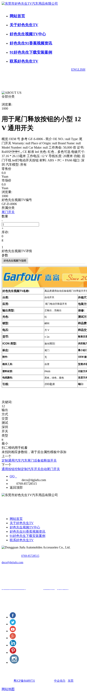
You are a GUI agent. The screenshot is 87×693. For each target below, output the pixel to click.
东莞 (70, 680)
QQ (13, 476)
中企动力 (59, 680)
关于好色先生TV (24, 25)
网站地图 (8, 689)
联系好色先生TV (24, 61)
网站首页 (17, 16)
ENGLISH (78, 69)
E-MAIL (15, 480)
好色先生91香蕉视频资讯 (31, 43)
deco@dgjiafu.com (12, 562)
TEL (13, 483)
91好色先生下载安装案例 (31, 52)
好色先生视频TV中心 (28, 34)
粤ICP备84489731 (24, 680)
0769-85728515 (30, 555)
